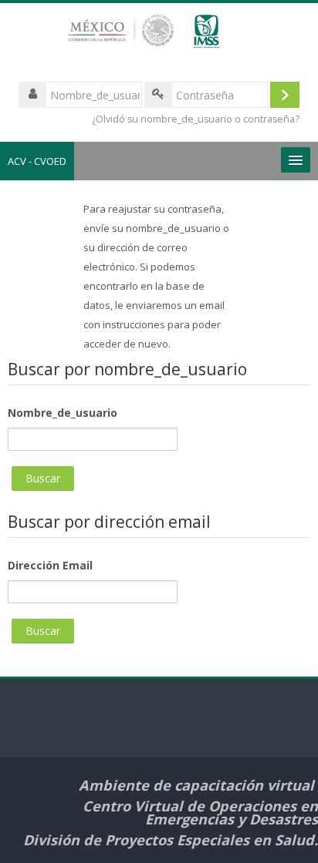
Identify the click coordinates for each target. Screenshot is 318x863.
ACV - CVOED (37, 161)
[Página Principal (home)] (158, 38)
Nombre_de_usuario (62, 412)
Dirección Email (50, 565)
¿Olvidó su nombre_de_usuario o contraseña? (195, 119)
